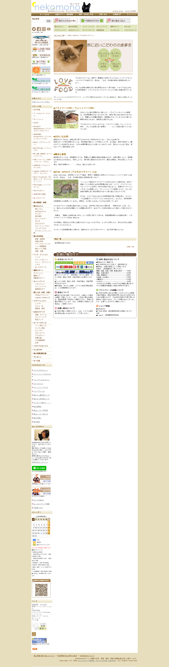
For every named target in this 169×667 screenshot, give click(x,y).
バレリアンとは (39, 391)
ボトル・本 (38, 306)
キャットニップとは (40, 387)
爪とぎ (37, 221)
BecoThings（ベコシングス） (42, 149)
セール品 (37, 361)
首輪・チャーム (40, 315)
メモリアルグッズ (130, 30)
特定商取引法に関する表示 (67, 656)
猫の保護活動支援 (40, 353)
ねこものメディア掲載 (41, 504)
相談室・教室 (39, 308)
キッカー (38, 214)
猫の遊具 (38, 216)
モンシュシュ (38, 119)
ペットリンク (37, 614)
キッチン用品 (39, 328)
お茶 (36, 343)
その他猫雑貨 (39, 340)
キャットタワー (40, 219)
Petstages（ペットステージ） (42, 186)
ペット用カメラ (40, 325)
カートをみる (44, 14)
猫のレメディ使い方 (40, 414)
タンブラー (38, 330)
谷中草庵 (37, 110)
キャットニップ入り (42, 226)
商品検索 (35, 19)
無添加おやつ (39, 289)
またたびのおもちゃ (40, 370)
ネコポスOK (38, 350)
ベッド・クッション (41, 254)
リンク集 (35, 620)
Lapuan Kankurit (42, 297)
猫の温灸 (36, 422)
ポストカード (39, 333)
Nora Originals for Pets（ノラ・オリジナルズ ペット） (43, 179)
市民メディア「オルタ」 (41, 616)
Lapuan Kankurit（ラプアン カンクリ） (43, 172)
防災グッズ (38, 319)
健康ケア (37, 276)
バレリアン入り (40, 228)
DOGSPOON (36, 610)
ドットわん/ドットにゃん (42, 114)
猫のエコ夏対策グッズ (41, 395)
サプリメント (38, 273)
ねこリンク (36, 618)
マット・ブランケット (42, 262)
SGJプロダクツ (39, 191)
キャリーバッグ (40, 317)
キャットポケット (41, 260)
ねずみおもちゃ (40, 211)
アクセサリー (39, 335)
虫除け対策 (38, 241)
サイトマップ (131, 14)
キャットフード (39, 281)
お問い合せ (103, 14)
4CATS (36, 123)
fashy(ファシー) (41, 295)
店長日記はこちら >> (40, 462)
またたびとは (38, 384)
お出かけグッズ (39, 312)
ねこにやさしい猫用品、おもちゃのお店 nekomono (97, 661)
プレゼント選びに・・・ (42, 403)
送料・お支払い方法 (86, 14)
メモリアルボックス (41, 346)
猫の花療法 (37, 406)
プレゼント (38, 357)
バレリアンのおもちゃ (41, 380)
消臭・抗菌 (38, 251)
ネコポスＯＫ (114, 30)
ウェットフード (40, 286)
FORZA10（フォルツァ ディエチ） (43, 166)
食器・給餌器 (39, 239)
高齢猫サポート (39, 278)
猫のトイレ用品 (40, 249)
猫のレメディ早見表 (40, 410)
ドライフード (39, 284)
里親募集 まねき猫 (39, 605)
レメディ (38, 304)
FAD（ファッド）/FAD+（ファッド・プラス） (42, 161)
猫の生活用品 (38, 236)
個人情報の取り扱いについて (44, 656)
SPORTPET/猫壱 (40, 194)
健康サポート (38, 270)
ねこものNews (38, 500)
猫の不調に (37, 418)
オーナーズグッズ (40, 323)
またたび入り (39, 223)
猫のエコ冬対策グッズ (41, 399)
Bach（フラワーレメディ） (42, 143)
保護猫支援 (100, 30)
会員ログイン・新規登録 (64, 14)
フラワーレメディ (40, 301)
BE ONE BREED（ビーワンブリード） (43, 155)
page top (130, 246)
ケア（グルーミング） (42, 244)
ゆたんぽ (127, 26)
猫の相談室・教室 (40, 202)
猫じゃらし (38, 209)
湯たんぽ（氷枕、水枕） (42, 292)
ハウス (37, 264)
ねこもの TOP (59, 35)
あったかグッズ (39, 198)
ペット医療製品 (40, 246)
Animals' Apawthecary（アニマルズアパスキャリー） (42, 129)
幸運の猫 (38, 338)
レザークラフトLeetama (41, 612)
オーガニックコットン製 (42, 232)
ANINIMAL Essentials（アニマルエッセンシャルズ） (42, 136)
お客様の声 (117, 14)
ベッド (37, 257)
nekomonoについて (87, 656)
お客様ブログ (38, 508)
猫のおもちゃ (38, 206)
